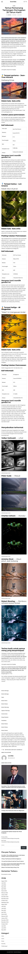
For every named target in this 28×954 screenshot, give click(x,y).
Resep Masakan (4, 717)
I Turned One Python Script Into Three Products (12, 861)
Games (14, 5)
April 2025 (3, 912)
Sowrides (13, 1)
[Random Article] (24, 1)
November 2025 (4, 898)
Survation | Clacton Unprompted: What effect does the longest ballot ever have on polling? (13, 864)
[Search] (26, 1)
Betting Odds (8, 749)
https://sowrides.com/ (11, 757)
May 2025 (3, 910)
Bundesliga (20, 749)
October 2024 (4, 924)
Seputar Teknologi (5, 710)
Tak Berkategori (4, 946)
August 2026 (4, 881)
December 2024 (4, 920)
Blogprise (19, 951)
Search (2, 845)
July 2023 (3, 925)
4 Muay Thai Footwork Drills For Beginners (12, 810)
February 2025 (4, 916)
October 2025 (4, 900)
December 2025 (4, 896)
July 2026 (3, 883)
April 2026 (3, 888)
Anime (2, 936)
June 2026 (3, 885)
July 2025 (3, 906)
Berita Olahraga (5, 690)
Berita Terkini (4, 700)
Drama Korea (4, 713)
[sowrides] (4, 757)
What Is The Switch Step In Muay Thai (10, 867)
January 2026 (4, 894)
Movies (2, 941)
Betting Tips (14, 749)
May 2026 (3, 886)
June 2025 (3, 908)
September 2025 (5, 902)
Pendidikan (3, 720)
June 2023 (3, 927)
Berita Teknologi (5, 707)
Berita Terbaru (4, 704)
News (2, 697)
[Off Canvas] (2, 1)
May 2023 (3, 929)
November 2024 (4, 922)
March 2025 (4, 914)
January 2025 (4, 918)
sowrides (10, 756)
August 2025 (4, 904)
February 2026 (4, 892)
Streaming (3, 943)
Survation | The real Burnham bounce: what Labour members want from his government (13, 787)
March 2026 (4, 890)
